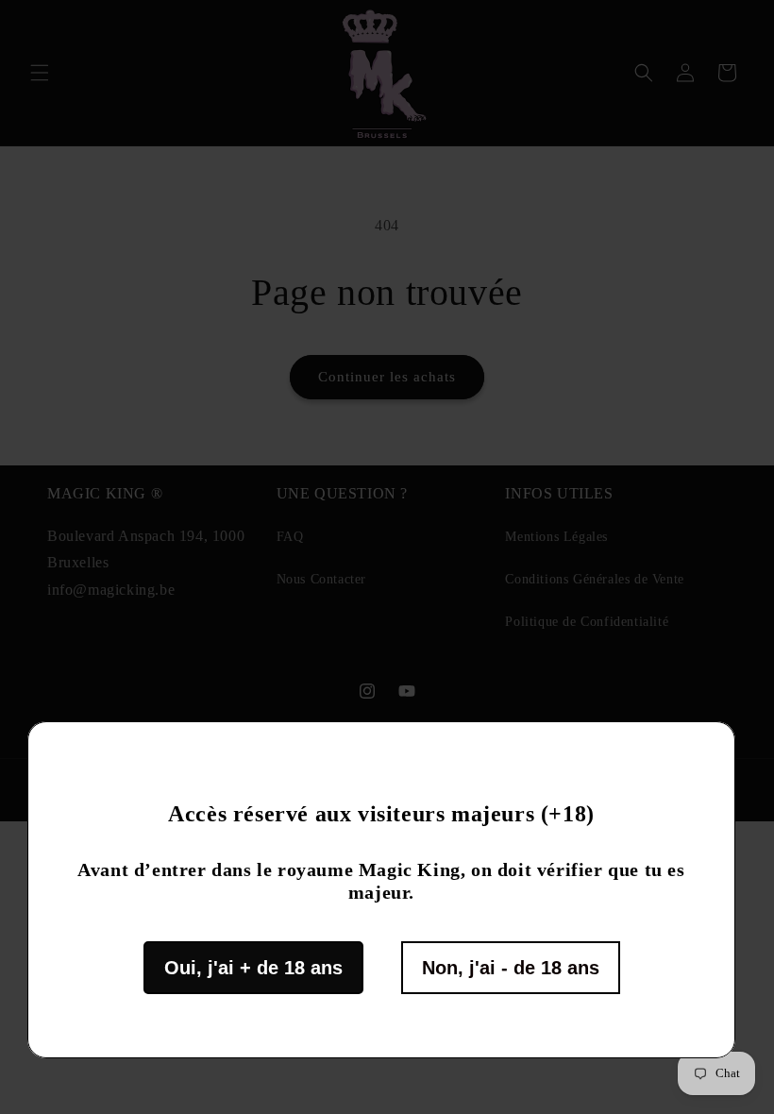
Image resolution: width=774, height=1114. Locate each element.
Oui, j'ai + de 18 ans (253, 967)
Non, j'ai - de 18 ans (510, 967)
